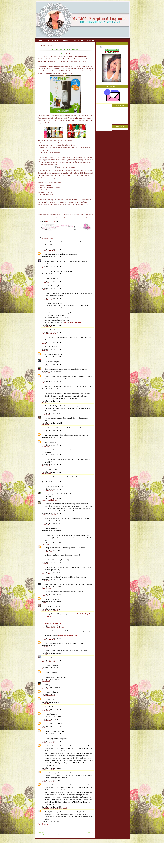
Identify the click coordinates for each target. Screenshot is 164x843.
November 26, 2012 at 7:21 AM (51, 389)
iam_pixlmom (46, 358)
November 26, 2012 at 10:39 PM (52, 531)
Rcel (43, 267)
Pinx (43, 290)
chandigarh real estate (48, 610)
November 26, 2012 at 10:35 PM (52, 523)
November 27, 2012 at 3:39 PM (51, 580)
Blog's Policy (91, 40)
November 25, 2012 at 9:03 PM (51, 342)
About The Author (53, 40)
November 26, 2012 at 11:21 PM (52, 543)
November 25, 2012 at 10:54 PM (52, 372)
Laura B (44, 681)
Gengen (44, 282)
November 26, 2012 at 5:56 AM (51, 381)
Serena (44, 688)
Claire (44, 532)
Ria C (44, 390)
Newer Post (41, 832)
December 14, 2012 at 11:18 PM (52, 780)
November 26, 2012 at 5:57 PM (51, 455)
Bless (44, 456)
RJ (43, 603)
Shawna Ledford (47, 696)
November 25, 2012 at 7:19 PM (51, 249)
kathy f (44, 727)
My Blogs (66, 40)
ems (43, 402)
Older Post (90, 832)
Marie (44, 544)
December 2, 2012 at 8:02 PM (51, 680)
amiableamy (46, 238)
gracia (44, 563)
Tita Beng (45, 473)
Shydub (44, 424)
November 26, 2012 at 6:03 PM (51, 465)
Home (41, 40)
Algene (44, 524)
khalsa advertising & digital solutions (53, 808)
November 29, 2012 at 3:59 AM (51, 626)
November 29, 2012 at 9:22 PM (51, 660)
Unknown (45, 720)
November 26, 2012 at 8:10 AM (51, 401)
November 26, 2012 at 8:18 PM (51, 482)
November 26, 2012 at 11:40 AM (52, 423)
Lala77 (44, 595)
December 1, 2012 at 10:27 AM (51, 668)
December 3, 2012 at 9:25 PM (51, 687)
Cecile (44, 258)
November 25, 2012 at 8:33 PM (51, 298)
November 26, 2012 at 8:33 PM (51, 489)
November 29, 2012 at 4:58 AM (51, 638)
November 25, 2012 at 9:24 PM (51, 357)
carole (44, 439)
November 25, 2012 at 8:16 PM (51, 288)
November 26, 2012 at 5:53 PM (51, 445)
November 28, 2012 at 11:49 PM (52, 602)
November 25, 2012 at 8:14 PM (51, 274)
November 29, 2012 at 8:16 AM (51, 646)
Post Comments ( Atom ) (52, 835)
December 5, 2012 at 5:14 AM (51, 702)
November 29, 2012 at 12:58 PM (52, 653)
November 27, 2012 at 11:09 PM (52, 587)
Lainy (44, 382)
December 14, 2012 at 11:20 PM (52, 807)
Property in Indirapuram (53, 623)
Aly (43, 669)
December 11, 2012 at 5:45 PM (51, 734)
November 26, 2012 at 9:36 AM (51, 413)
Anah (44, 483)
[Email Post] (57, 221)
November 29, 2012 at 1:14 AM (51, 609)
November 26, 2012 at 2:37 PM (51, 438)
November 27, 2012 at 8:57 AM (51, 572)
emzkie (44, 446)
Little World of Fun (48, 333)
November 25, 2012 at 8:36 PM (51, 332)
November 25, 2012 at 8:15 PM (51, 281)
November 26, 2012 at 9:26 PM (51, 513)
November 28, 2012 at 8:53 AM (51, 594)
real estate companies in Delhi (67, 636)
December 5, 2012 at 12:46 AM (51, 695)
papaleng (45, 414)
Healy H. (45, 588)
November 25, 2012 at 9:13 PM (51, 350)
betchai (44, 365)
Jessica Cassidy (47, 573)
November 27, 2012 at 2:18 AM (51, 562)
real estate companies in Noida (51, 627)
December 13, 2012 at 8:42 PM (51, 741)
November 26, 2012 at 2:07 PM (51, 430)
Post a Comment (43, 824)
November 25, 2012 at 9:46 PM (51, 364)
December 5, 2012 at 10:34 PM (51, 709)
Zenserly (45, 373)
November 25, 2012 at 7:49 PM (51, 257)
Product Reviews (78, 40)
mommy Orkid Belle (48, 500)
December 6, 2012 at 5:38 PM (51, 719)
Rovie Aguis (46, 551)
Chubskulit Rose (47, 250)
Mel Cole (45, 466)
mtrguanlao (45, 490)
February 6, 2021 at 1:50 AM (51, 822)
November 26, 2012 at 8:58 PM (51, 499)
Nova (44, 351)
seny (43, 343)
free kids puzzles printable (72, 322)
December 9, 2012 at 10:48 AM (51, 726)
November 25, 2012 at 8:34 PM (51, 325)
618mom (45, 581)
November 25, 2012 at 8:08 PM (51, 266)
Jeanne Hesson (46, 742)
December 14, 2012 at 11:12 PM (52, 768)
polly (43, 654)
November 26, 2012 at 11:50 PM (52, 550)
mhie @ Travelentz (48, 515)
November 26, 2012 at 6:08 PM (51, 472)
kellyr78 (44, 710)
